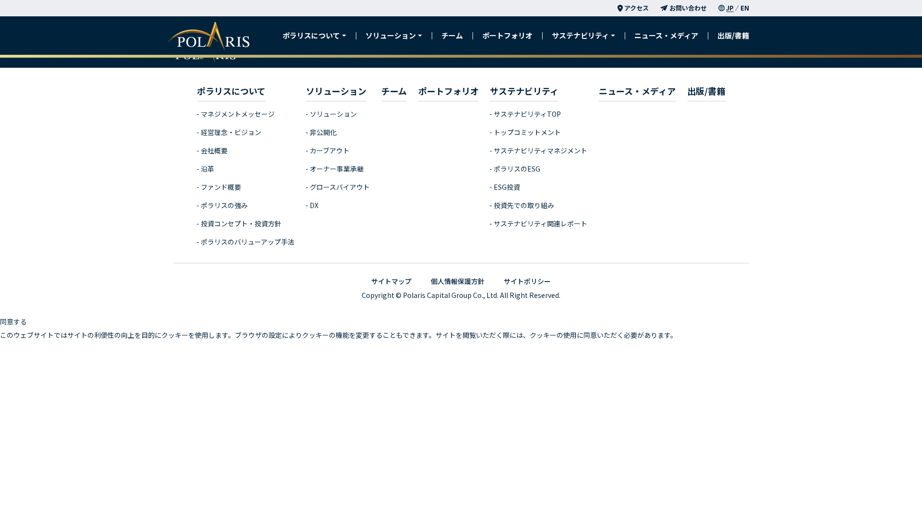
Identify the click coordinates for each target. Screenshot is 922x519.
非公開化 (323, 132)
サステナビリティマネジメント (540, 150)
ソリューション (333, 114)
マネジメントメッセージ (238, 114)
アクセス (636, 7)
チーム (452, 35)
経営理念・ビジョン (231, 132)
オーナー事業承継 (337, 168)
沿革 (207, 168)
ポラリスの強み (224, 205)
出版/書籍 (733, 35)
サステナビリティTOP (527, 114)
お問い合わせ (688, 7)
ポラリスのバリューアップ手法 (247, 242)
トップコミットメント (527, 132)
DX (314, 205)
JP (730, 7)
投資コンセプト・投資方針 (241, 223)
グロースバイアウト (340, 187)
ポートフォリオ (507, 35)
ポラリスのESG (517, 168)
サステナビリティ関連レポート (540, 223)
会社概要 (214, 150)
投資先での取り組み (524, 205)
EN (744, 7)
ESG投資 (507, 187)
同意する (13, 321)
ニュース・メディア (666, 35)
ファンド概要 (221, 187)
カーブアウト (330, 150)
